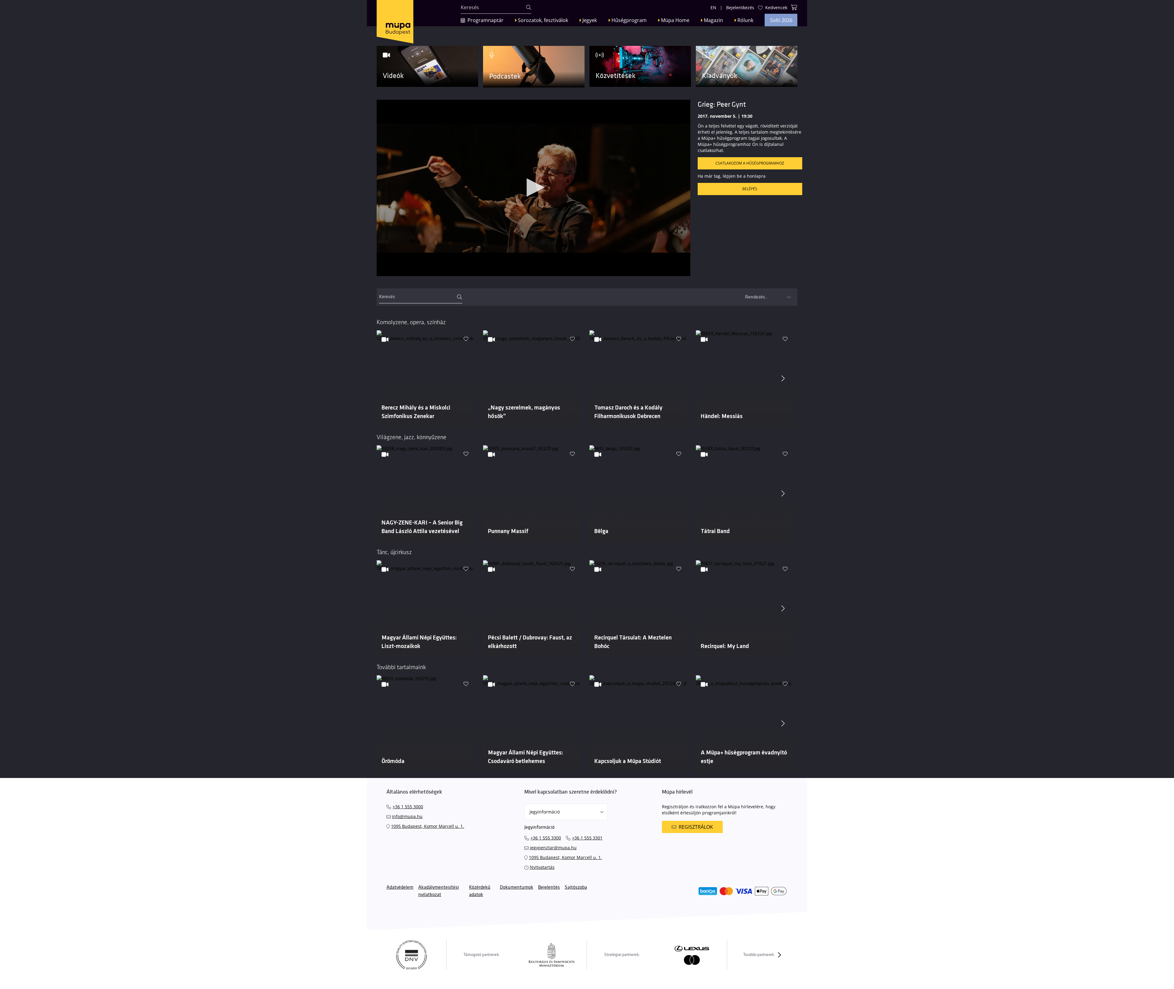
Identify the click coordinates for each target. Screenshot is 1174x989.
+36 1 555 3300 (545, 838)
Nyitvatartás (542, 867)
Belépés (749, 188)
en (713, 7)
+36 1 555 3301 (587, 838)
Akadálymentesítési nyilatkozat (438, 891)
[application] (533, 188)
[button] (533, 187)
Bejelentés (549, 887)
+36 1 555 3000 (408, 806)
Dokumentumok (516, 887)
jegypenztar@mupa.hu (553, 847)
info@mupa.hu (407, 816)
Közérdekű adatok (479, 891)
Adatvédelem (399, 887)
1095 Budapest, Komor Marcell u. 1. (427, 826)
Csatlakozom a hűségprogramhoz (749, 163)
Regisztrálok (696, 827)
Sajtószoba (576, 887)
